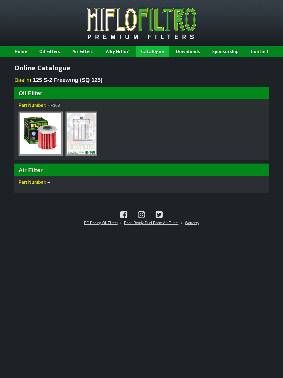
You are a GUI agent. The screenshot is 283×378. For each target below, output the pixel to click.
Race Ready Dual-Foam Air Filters (151, 223)
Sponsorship (225, 51)
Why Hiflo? (117, 51)
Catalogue (152, 51)
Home (21, 51)
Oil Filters (49, 51)
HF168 (54, 105)
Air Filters (82, 51)
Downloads (188, 51)
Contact (260, 51)
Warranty (192, 223)
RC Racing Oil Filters (101, 223)
